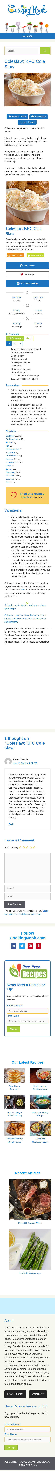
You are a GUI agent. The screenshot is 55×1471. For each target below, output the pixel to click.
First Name (13, 1015)
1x (8, 343)
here (23, 589)
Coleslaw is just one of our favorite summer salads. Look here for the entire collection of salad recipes (25, 618)
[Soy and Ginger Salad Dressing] (16, 1108)
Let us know (26, 497)
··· (20, 343)
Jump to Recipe (18, 117)
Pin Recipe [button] (29, 274)
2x (14, 343)
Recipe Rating (11, 847)
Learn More (15, 1394)
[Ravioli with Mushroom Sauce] (42, 1134)
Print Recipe (40, 117)
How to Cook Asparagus (30, 1273)
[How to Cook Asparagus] (30, 1268)
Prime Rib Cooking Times (30, 1223)
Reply (11, 824)
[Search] (45, 50)
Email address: (15, 1005)
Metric (29, 338)
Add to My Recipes (29, 283)
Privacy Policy (28, 1465)
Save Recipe (28, 122)
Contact (38, 1394)
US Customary (15, 338)
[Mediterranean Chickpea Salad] (42, 1082)
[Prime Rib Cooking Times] (30, 1218)
